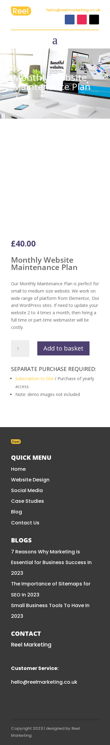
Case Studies (27, 501)
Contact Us (25, 522)
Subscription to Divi (34, 378)
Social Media (27, 490)
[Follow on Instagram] (82, 19)
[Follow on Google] (52, 702)
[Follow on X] (94, 19)
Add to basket (63, 348)
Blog (16, 511)
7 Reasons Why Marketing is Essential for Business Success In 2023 (51, 562)
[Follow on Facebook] (70, 19)
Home (18, 469)
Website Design (30, 479)
